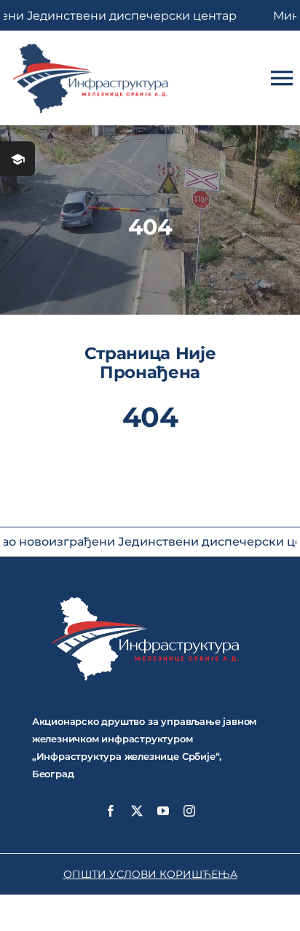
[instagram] (189, 811)
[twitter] (137, 811)
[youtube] (163, 811)
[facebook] (111, 811)
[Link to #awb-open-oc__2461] (17, 158)
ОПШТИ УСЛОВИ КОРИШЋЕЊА (150, 874)
